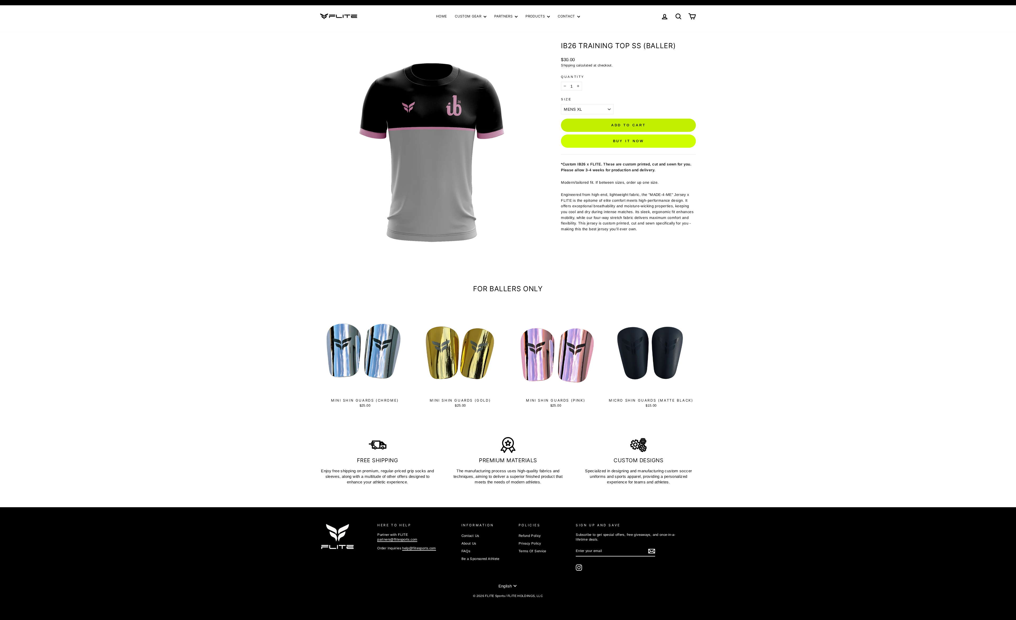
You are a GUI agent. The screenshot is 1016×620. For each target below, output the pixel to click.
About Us (468, 543)
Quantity (572, 77)
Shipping (568, 65)
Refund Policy (530, 536)
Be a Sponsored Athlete (480, 559)
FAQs (465, 551)
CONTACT (567, 16)
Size (566, 99)
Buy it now (628, 141)
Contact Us (470, 536)
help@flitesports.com (419, 548)
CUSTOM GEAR (468, 16)
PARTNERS (504, 16)
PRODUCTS (535, 16)
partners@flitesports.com (397, 539)
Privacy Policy (530, 543)
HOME (441, 16)
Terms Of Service (532, 551)
